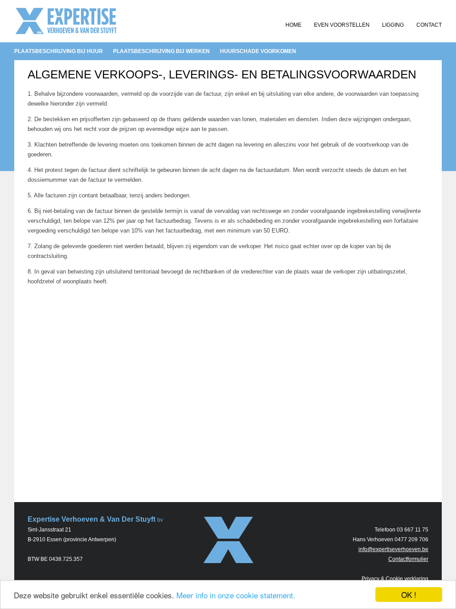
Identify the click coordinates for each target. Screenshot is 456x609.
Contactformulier (408, 559)
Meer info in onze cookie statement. (235, 595)
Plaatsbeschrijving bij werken (161, 51)
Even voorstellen (342, 25)
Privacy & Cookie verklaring (395, 579)
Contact (429, 25)
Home (293, 25)
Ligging (393, 25)
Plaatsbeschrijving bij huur (58, 51)
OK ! (408, 594)
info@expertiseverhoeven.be (393, 549)
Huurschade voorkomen (258, 51)
